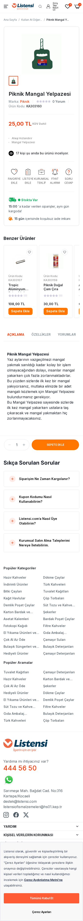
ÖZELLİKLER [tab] (41, 334)
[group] (14, 176)
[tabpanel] (41, 386)
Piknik (24, 101)
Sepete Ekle (20, 311)
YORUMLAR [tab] (67, 334)
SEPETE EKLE (55, 444)
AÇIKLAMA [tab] (15, 334)
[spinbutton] (16, 444)
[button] (9, 444)
